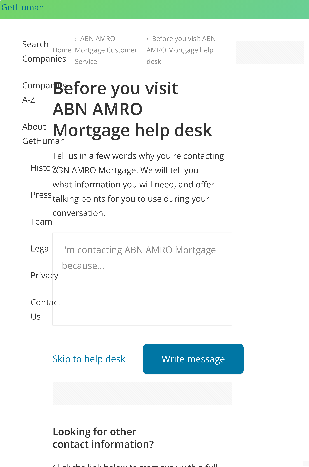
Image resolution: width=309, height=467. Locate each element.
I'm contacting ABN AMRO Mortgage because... (139, 257)
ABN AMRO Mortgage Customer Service (106, 50)
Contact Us (35, 309)
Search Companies (31, 51)
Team (35, 221)
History (35, 167)
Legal (35, 248)
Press (35, 194)
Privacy (35, 275)
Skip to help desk (89, 358)
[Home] (29, 9)
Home (62, 49)
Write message (193, 358)
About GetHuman (31, 133)
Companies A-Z (31, 92)
